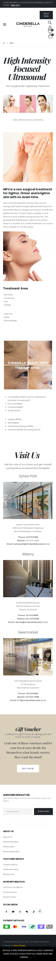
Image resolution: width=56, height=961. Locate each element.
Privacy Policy (10, 892)
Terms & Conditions (13, 887)
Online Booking (10, 869)
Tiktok (34, 911)
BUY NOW (28, 768)
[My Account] (50, 27)
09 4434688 (32, 615)
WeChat (27, 911)
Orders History (10, 864)
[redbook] (41, 911)
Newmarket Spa (11, 851)
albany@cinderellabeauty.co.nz (31, 622)
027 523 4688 (32, 696)
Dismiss (32, 957)
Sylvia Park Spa (10, 841)
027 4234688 (32, 618)
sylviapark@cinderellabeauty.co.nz (31, 543)
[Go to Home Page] (4, 43)
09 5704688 (32, 537)
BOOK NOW (46, 15)
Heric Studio (20, 945)
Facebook (6, 911)
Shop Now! (15, 5)
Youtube (13, 911)
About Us (7, 837)
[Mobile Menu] (5, 24)
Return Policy (9, 897)
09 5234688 (32, 693)
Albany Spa (9, 846)
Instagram (20, 911)
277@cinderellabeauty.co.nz (31, 700)
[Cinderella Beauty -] (28, 24)
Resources (8, 874)
